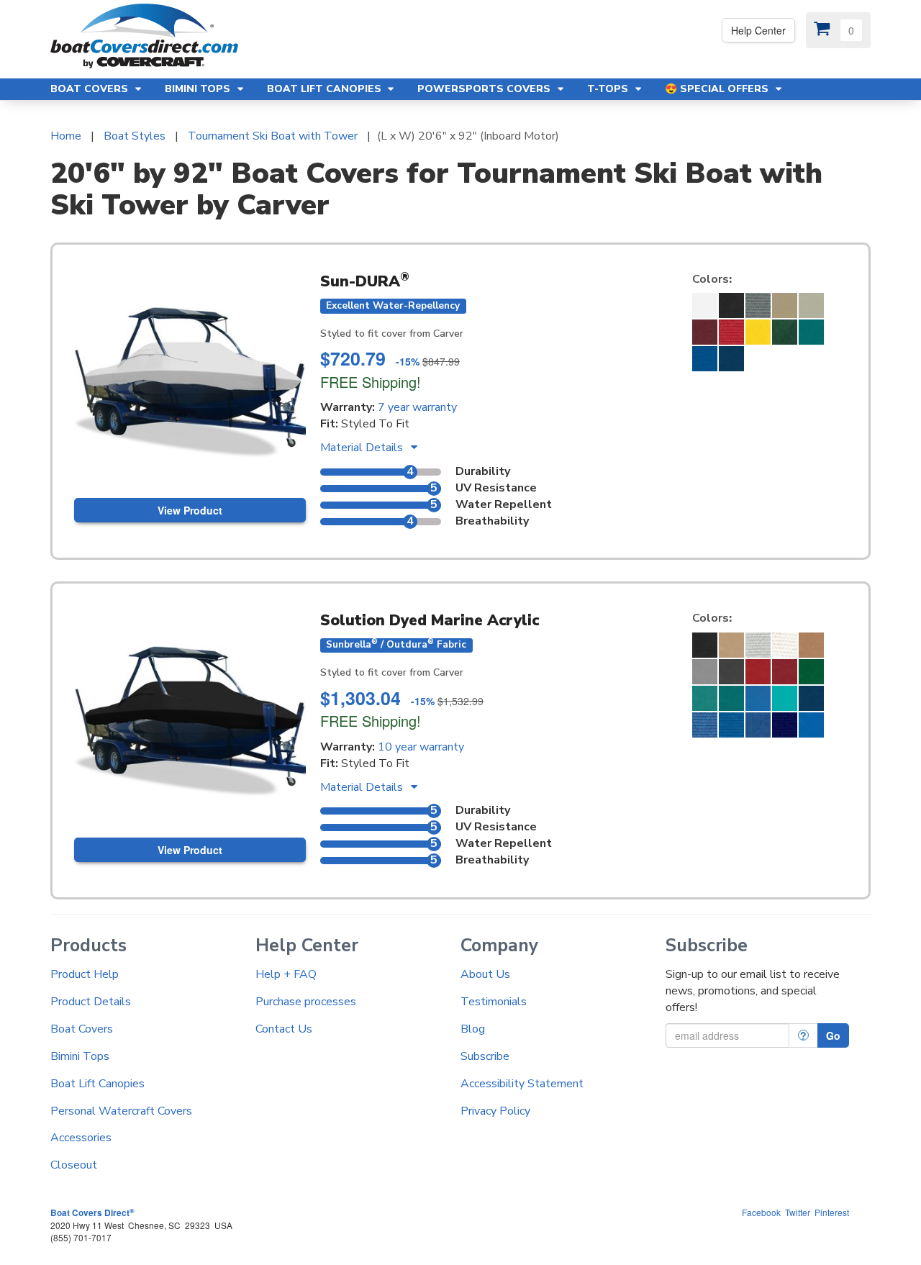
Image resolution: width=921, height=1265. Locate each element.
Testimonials (493, 1002)
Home (65, 136)
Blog (472, 1029)
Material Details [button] (363, 447)
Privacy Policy (495, 1111)
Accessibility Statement (522, 1084)
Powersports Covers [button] (485, 89)
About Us (485, 974)
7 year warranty (417, 407)
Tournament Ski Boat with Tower (273, 136)
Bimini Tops (79, 1056)
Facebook (761, 1212)
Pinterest (832, 1212)
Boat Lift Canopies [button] (325, 89)
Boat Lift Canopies (97, 1084)
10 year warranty (421, 747)
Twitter (797, 1212)
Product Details (90, 1002)
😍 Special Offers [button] (718, 89)
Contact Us (283, 1029)
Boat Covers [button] (90, 89)
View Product (190, 510)
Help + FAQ (286, 974)
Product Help (84, 974)
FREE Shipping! (370, 381)
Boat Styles (134, 136)
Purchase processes (305, 1002)
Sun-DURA (364, 281)
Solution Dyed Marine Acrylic (429, 620)
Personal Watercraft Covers (121, 1111)
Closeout (73, 1165)
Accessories (81, 1138)
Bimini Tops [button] (199, 89)
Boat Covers (81, 1029)
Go (833, 1035)
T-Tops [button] (609, 89)
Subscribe (484, 1056)
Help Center (758, 30)
